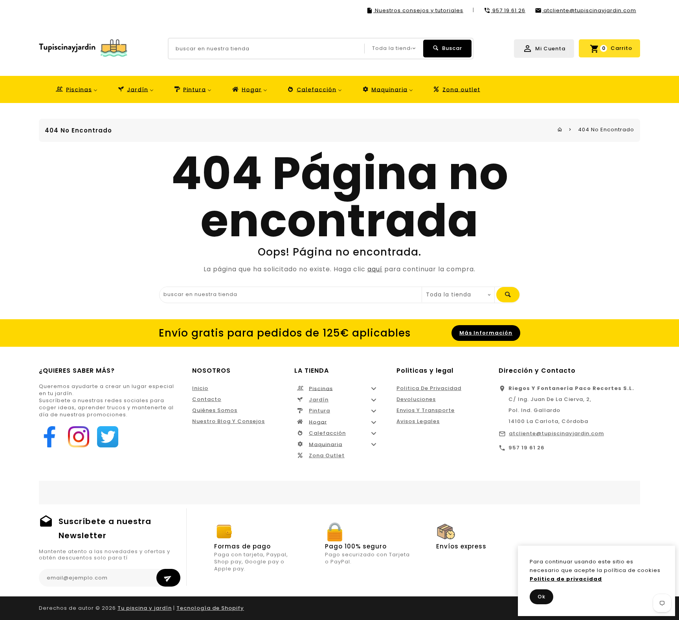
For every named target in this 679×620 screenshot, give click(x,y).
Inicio (200, 388)
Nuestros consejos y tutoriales (418, 10)
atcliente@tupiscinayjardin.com (556, 433)
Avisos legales (418, 421)
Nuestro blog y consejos (228, 421)
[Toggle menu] (374, 389)
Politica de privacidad (428, 388)
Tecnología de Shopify (210, 608)
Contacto (206, 399)
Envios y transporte (425, 410)
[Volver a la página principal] (560, 129)
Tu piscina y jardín (144, 608)
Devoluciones (416, 399)
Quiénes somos (214, 410)
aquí (374, 269)
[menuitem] (76, 89)
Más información (485, 333)
